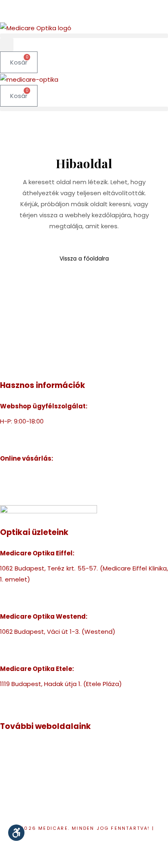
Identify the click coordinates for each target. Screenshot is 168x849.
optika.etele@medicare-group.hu (51, 706)
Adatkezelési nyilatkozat (85, 839)
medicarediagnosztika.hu (38, 802)
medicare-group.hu (29, 747)
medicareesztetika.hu (33, 780)
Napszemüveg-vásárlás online (46, 484)
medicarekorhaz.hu (29, 758)
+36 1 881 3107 (20, 432)
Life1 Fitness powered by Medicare (51, 813)
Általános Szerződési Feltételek (47, 495)
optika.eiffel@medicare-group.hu (50, 601)
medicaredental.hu (29, 769)
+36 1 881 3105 (20, 642)
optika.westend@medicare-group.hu (56, 653)
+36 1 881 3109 (20, 695)
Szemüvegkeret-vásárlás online (48, 473)
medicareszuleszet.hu (33, 791)
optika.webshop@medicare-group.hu (57, 443)
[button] (84, 35)
